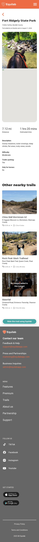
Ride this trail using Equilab (19, 321)
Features (8, 386)
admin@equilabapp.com (14, 367)
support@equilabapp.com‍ (15, 346)
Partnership (9, 413)
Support (7, 420)
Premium (8, 393)
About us (8, 406)
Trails (6, 400)
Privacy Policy (19, 524)
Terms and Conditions (19, 530)
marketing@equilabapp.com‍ (16, 357)
